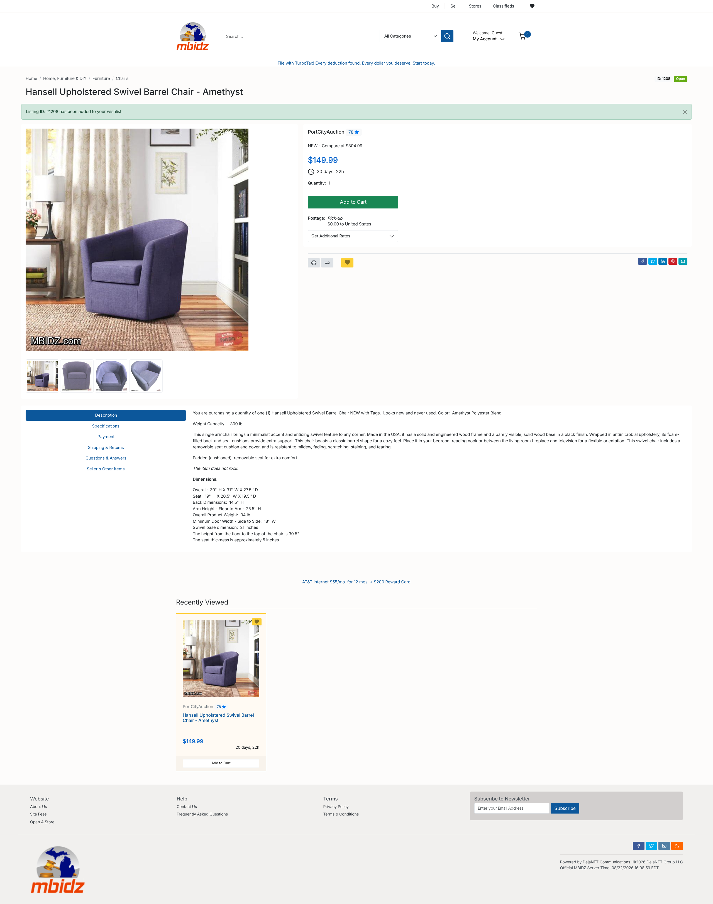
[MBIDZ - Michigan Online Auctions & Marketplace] (192, 35)
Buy (435, 6)
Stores (475, 6)
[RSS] (677, 846)
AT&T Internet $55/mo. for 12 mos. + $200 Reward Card (356, 581)
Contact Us (187, 806)
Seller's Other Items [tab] (106, 468)
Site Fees (38, 814)
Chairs (122, 78)
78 (351, 132)
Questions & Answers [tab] (106, 458)
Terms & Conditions (341, 814)
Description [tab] (106, 415)
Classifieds (503, 6)
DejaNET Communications (606, 862)
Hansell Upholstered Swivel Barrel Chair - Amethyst (218, 717)
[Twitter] (652, 261)
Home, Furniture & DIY (65, 78)
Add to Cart (353, 202)
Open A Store (42, 822)
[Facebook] (642, 261)
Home (31, 78)
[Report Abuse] (327, 262)
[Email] (682, 261)
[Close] (685, 111)
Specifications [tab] (105, 426)
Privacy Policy (335, 806)
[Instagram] (664, 846)
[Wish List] (532, 6)
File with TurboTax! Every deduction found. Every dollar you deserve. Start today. (356, 63)
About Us (38, 806)
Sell (453, 6)
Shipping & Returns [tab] (106, 447)
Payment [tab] (105, 436)
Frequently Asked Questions (202, 814)
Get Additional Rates (330, 236)
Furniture (101, 78)
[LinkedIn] (662, 261)
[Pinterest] (672, 261)
